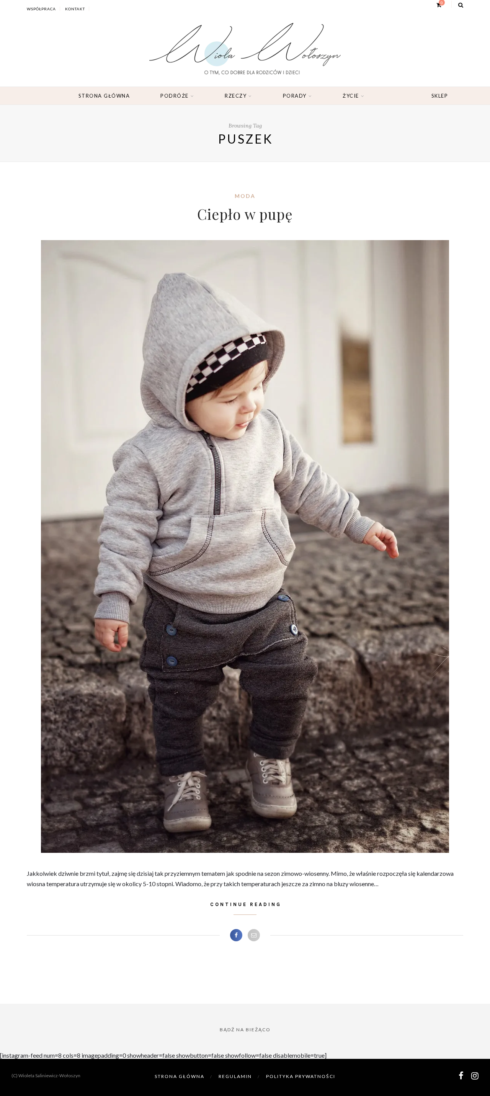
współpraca (41, 9)
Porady (295, 96)
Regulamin (235, 1076)
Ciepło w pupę (245, 213)
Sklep (439, 96)
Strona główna (104, 96)
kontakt (75, 9)
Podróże (174, 96)
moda (245, 196)
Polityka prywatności (300, 1076)
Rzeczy (236, 96)
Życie (351, 96)
